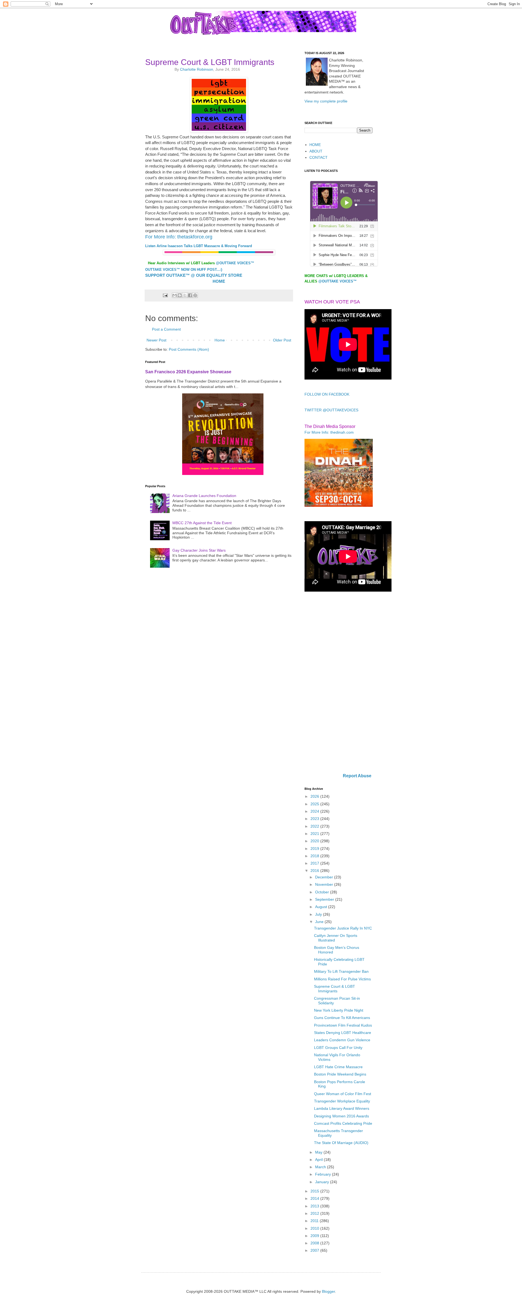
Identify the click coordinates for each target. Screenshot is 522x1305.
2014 (315, 1198)
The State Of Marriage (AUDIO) (341, 1143)
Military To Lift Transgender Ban (341, 971)
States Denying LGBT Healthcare (342, 1032)
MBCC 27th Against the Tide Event (202, 523)
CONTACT (318, 157)
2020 (315, 841)
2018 (315, 856)
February (323, 1174)
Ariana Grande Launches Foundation (204, 495)
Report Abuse (357, 775)
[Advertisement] (338, 683)
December (324, 877)
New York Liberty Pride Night (338, 1010)
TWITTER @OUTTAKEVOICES (331, 410)
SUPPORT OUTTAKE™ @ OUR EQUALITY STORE (193, 275)
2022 (315, 826)
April (319, 1159)
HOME (315, 144)
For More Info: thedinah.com (329, 432)
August (321, 907)
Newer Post (156, 340)
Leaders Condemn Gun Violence (342, 1040)
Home (220, 340)
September (325, 899)
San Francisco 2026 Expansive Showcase (188, 371)
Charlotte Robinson (196, 69)
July (319, 914)
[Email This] (174, 295)
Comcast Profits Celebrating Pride (343, 1123)
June (320, 921)
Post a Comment (166, 329)
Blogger (328, 1291)
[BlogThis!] (179, 295)
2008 (315, 1243)
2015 (315, 1191)
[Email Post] (165, 295)
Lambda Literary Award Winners (341, 1108)
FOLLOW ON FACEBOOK (326, 394)
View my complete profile (325, 101)
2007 (315, 1250)
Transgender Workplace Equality (342, 1101)
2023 (315, 818)
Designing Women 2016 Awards (341, 1116)
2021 (315, 833)
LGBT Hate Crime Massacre (338, 1067)
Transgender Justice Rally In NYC (343, 928)
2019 (315, 848)
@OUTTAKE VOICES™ (235, 263)
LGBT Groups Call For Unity (338, 1047)
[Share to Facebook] (190, 295)
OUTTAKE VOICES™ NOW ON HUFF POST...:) (183, 270)
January (322, 1182)
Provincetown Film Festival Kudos (343, 1025)
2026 (315, 796)
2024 (315, 811)
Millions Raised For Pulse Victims (342, 979)
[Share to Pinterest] (195, 295)
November (324, 884)
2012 (315, 1213)
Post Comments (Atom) (189, 349)
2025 (315, 804)
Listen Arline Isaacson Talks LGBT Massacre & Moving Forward (198, 246)
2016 (315, 870)
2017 (315, 863)
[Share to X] (185, 295)
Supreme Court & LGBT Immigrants (334, 988)
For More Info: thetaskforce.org (178, 237)
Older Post (282, 340)
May (319, 1152)
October (322, 892)
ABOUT (315, 151)
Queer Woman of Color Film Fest (342, 1094)
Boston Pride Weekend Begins (340, 1074)
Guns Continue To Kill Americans (342, 1017)
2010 (315, 1228)
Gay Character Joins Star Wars (199, 550)
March (321, 1167)
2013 (315, 1206)
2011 (315, 1221)
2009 (315, 1235)
